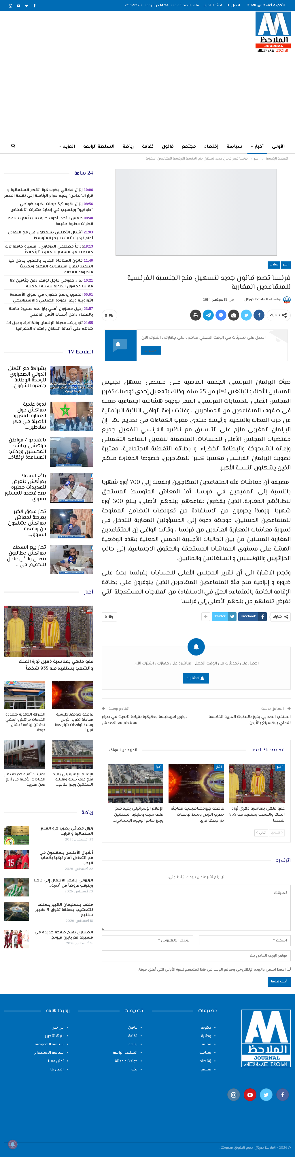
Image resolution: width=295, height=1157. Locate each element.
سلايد (274, 264)
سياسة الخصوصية (49, 1044)
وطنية (206, 1036)
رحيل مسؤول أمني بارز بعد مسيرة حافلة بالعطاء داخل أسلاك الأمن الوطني (51, 312)
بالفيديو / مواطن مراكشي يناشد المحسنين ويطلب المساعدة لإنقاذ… (27, 449)
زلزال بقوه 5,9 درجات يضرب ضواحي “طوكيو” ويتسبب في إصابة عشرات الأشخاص (51, 207)
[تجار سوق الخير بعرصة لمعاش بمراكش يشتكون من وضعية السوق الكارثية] (71, 523)
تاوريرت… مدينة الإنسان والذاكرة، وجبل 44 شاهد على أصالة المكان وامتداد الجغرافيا (49, 326)
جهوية (206, 1028)
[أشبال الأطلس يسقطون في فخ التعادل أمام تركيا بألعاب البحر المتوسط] (16, 859)
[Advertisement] (147, 95)
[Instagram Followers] (234, 1104)
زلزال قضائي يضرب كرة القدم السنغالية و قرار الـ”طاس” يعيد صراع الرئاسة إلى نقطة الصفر (48, 193)
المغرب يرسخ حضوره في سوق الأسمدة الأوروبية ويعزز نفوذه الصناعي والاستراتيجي (51, 298)
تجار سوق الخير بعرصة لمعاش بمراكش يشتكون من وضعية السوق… (27, 523)
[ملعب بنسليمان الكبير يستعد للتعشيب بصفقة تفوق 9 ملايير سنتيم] (16, 911)
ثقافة (148, 146)
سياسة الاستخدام (49, 1053)
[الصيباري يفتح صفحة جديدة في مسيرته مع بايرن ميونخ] (16, 939)
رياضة (128, 146)
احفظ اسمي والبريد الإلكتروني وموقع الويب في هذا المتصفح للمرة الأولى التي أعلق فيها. (211, 970)
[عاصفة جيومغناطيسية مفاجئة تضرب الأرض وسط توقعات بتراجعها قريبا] (196, 783)
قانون (168, 146)
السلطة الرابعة (98, 146)
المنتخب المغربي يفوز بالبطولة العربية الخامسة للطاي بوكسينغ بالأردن (250, 720)
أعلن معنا (56, 1061)
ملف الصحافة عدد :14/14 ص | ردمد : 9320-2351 (161, 5)
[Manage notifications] (12, 1144)
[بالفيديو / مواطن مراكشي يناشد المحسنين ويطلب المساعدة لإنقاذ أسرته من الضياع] (71, 452)
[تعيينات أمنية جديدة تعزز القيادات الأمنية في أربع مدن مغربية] (24, 754)
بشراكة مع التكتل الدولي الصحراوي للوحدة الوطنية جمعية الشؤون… (27, 377)
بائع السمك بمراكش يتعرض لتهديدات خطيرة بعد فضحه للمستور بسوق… (25, 487)
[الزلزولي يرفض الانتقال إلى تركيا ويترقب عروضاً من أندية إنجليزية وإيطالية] (16, 887)
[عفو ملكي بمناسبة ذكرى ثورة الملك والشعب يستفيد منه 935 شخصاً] (257, 783)
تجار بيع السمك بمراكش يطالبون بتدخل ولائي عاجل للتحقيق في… (26, 556)
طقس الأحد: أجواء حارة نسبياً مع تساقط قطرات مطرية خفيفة (50, 221)
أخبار (259, 146)
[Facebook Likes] (283, 1104)
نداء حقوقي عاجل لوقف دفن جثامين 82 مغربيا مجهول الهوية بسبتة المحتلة (51, 284)
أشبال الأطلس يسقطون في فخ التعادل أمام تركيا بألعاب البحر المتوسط (50, 235)
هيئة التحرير (212, 5)
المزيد (69, 146)
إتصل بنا (233, 5)
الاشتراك (151, 350)
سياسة (234, 146)
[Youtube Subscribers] (250, 1104)
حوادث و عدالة (126, 1061)
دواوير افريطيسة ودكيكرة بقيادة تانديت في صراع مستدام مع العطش (145, 720)
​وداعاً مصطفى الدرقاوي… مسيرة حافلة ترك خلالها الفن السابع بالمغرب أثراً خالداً (49, 250)
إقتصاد (211, 146)
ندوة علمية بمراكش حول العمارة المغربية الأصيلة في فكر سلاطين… (29, 416)
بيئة (134, 1069)
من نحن (58, 1028)
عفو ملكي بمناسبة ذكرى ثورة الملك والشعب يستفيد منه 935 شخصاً (56, 665)
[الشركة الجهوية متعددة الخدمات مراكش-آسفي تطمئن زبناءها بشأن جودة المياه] (24, 695)
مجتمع (189, 146)
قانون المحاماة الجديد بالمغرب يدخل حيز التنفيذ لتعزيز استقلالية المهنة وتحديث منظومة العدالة (51, 267)
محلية (206, 1044)
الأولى (278, 146)
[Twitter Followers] (266, 1104)
